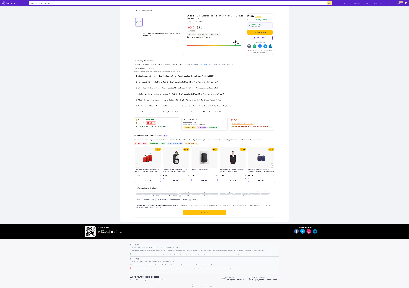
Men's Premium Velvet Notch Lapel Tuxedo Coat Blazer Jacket (232, 170)
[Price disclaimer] (201, 28)
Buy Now (148, 180)
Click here (203, 64)
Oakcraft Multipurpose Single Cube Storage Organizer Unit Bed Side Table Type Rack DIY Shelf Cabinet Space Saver (175, 172)
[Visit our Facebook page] (296, 231)
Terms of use (205, 287)
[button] (272, 165)
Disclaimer (213, 287)
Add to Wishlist (261, 38)
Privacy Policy (196, 287)
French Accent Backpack (200, 169)
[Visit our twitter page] (302, 231)
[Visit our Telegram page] (315, 231)
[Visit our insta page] (308, 231)
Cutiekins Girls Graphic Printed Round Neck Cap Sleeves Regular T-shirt (158, 64)
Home (138, 10)
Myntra (259, 17)
